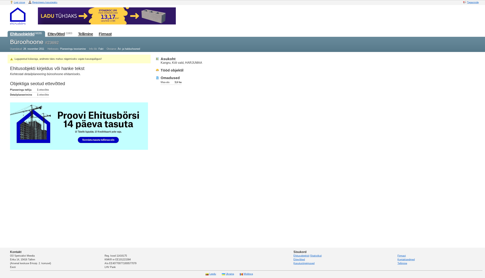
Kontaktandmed (406, 259)
